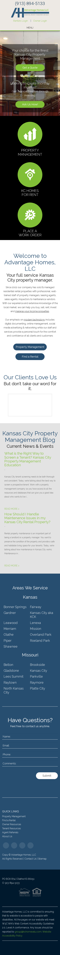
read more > (11, 508)
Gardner (10, 613)
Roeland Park (40, 640)
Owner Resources (11, 824)
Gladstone (11, 670)
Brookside (37, 665)
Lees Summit (13, 676)
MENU (30, 27)
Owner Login (40, 20)
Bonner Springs (15, 607)
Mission (35, 629)
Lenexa (35, 623)
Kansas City (38, 670)
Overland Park (40, 634)
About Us (7, 836)
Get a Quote (30, 67)
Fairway (35, 607)
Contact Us (30, 858)
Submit (47, 775)
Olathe (9, 634)
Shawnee (10, 646)
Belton (8, 665)
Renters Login (20, 20)
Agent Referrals (10, 832)
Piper (8, 640)
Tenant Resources (11, 828)
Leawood (11, 623)
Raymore (37, 682)
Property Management (30, 346)
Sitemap (42, 858)
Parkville (36, 676)
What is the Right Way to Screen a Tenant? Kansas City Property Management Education (27, 459)
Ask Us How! (30, 104)
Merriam (10, 629)
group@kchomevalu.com (28, 931)
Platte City (37, 688)
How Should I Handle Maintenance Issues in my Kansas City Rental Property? (27, 518)
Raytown (10, 682)
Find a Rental (30, 356)
